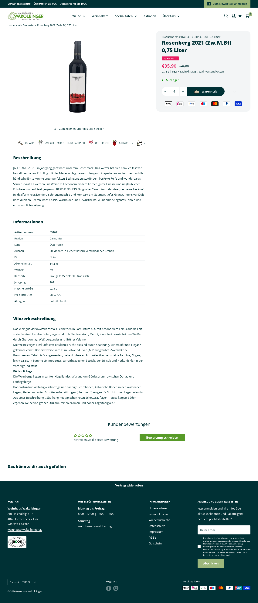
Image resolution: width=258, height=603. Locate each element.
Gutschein (155, 543)
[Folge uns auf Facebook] (108, 588)
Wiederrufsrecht (159, 520)
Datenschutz (157, 526)
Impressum (156, 532)
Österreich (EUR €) (20, 582)
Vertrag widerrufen (129, 485)
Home (11, 25)
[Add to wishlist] (234, 91)
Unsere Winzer (158, 508)
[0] (247, 16)
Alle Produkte (25, 25)
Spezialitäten (124, 16)
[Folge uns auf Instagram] (115, 588)
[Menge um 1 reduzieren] (165, 91)
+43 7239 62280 (18, 524)
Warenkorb (209, 91)
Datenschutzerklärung (213, 549)
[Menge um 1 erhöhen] (183, 91)
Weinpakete (100, 16)
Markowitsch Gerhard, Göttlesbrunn (198, 37)
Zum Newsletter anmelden (230, 3)
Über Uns (169, 16)
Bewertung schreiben (162, 437)
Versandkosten (214, 71)
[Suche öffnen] (226, 16)
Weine (76, 16)
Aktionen (150, 16)
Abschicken (211, 563)
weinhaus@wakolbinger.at (25, 529)
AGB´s (152, 537)
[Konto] (234, 16)
